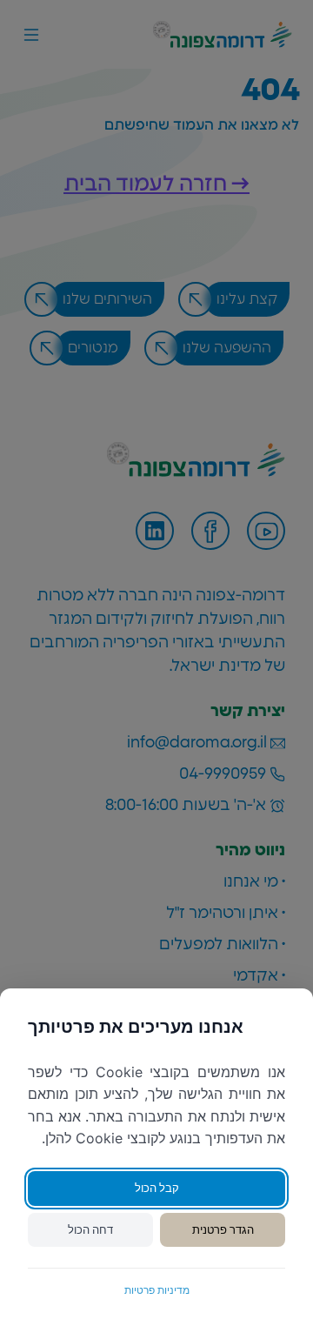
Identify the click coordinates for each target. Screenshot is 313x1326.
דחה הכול (90, 1229)
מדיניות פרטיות (157, 1289)
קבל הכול (157, 1188)
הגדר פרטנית (223, 1229)
